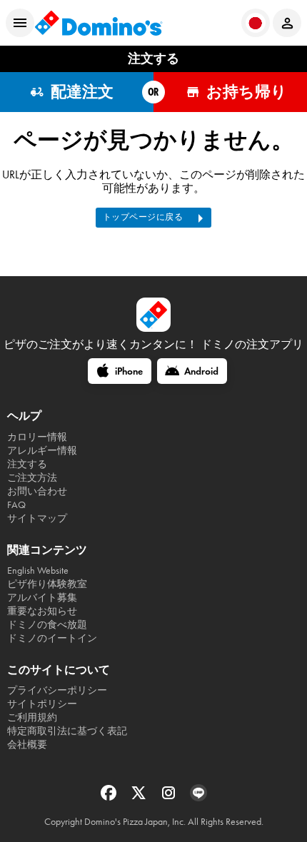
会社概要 (27, 745)
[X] (140, 797)
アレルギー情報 (42, 451)
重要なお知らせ (42, 611)
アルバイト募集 (42, 598)
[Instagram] (170, 797)
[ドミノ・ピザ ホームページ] (98, 23)
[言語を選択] (255, 23)
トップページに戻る (143, 217)
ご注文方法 (32, 478)
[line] (198, 797)
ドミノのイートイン (52, 638)
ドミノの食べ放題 (47, 625)
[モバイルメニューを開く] (20, 23)
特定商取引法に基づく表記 (67, 731)
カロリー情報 (37, 437)
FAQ (16, 505)
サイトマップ (37, 518)
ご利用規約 (32, 717)
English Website (38, 570)
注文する (27, 464)
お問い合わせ (37, 491)
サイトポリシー (42, 704)
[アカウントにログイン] (287, 23)
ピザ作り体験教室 (47, 584)
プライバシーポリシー (57, 690)
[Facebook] (110, 797)
